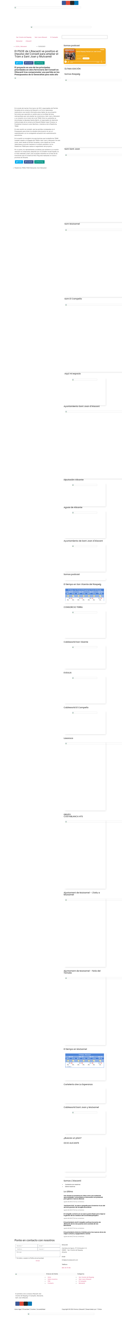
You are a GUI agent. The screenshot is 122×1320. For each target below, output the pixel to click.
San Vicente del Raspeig (23, 37)
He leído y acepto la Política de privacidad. (30, 1258)
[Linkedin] (76, 3)
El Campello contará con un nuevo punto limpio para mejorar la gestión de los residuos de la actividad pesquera (84, 1214)
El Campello (54, 37)
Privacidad (26, 1309)
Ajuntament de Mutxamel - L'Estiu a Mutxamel (82, 893)
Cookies (33, 1309)
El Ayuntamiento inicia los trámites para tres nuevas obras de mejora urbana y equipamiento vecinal (85, 1233)
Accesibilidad (41, 1309)
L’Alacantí (28, 41)
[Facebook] (64, 3)
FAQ (29, 2)
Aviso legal (18, 1309)
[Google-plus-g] (68, 3)
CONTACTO (35, 2)
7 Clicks (99, 1309)
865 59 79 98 (66, 1268)
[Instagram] (72, 3)
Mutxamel (19, 41)
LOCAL (17, 46)
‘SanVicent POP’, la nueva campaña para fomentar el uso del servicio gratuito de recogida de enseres (84, 1206)
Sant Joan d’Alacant (41, 37)
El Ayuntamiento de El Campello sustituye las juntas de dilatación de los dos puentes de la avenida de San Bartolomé (82, 1223)
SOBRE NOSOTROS (21, 2)
